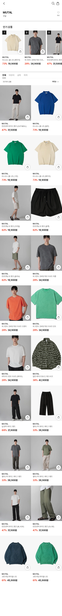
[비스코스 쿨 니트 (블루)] (46, 103)
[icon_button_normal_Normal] (4, 3)
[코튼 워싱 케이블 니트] (15, 553)
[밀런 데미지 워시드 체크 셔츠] (46, 353)
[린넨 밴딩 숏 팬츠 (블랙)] (46, 203)
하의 (25, 75)
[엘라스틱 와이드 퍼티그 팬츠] (46, 403)
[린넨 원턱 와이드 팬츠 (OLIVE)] (46, 503)
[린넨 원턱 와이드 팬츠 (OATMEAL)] (15, 103)
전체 (4, 75)
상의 (19, 75)
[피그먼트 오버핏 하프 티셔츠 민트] (46, 303)
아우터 (11, 75)
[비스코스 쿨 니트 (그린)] (15, 153)
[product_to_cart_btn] (20, 51)
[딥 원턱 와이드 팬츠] (15, 403)
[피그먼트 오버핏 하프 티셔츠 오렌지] (15, 303)
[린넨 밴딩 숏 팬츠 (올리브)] (15, 253)
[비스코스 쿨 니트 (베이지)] (46, 153)
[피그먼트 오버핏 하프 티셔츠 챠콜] (46, 253)
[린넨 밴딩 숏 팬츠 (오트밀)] (15, 203)
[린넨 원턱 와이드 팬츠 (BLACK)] (15, 503)
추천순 (54, 82)
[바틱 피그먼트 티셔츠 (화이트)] (15, 353)
